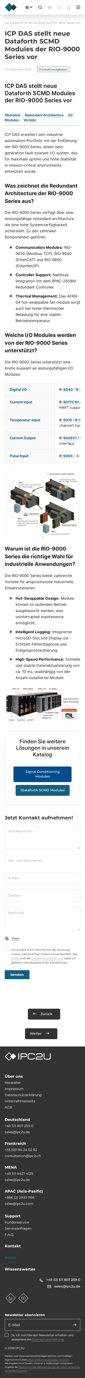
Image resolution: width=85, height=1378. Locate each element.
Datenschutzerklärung (47, 958)
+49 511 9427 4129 (19, 1173)
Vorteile (29, 120)
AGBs (15, 958)
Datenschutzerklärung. (48, 1339)
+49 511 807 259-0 (19, 1126)
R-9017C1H (69, 402)
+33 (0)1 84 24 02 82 (21, 1150)
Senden (17, 975)
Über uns (14, 1076)
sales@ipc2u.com (19, 1203)
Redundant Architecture (44, 115)
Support (13, 1216)
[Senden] (75, 1324)
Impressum (14, 1089)
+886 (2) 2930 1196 (20, 1197)
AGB (8, 1107)
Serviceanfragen (18, 1228)
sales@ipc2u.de (17, 1132)
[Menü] (78, 7)
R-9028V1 (68, 438)
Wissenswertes (20, 1269)
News (10, 1257)
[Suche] (40, 7)
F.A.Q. (9, 1234)
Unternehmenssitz (20, 1101)
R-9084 (66, 456)
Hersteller (13, 1083)
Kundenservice (17, 1222)
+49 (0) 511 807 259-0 (63, 1279)
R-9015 (65, 420)
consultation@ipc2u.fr (23, 1156)
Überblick (12, 115)
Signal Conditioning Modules (43, 774)
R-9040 (66, 389)
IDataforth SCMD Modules (43, 790)
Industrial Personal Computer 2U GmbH (48, 1359)
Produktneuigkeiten (53, 69)
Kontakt (13, 1246)
